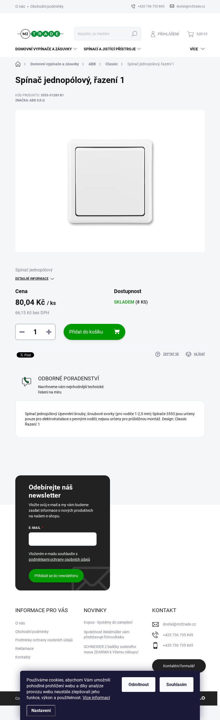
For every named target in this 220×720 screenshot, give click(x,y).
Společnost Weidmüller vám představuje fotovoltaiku (106, 634)
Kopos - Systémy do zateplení (108, 622)
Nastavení (41, 710)
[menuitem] (46, 49)
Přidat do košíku (86, 332)
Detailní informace (32, 279)
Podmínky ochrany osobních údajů (44, 640)
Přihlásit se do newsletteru (56, 576)
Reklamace (24, 648)
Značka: (30, 100)
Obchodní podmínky (47, 6)
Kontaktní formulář (179, 666)
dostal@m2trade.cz (179, 624)
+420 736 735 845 (178, 635)
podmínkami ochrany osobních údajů (59, 559)
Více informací (96, 697)
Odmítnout (139, 684)
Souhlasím (176, 684)
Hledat (134, 34)
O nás (20, 6)
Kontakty (23, 657)
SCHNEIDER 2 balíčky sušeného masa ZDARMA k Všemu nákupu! (111, 649)
